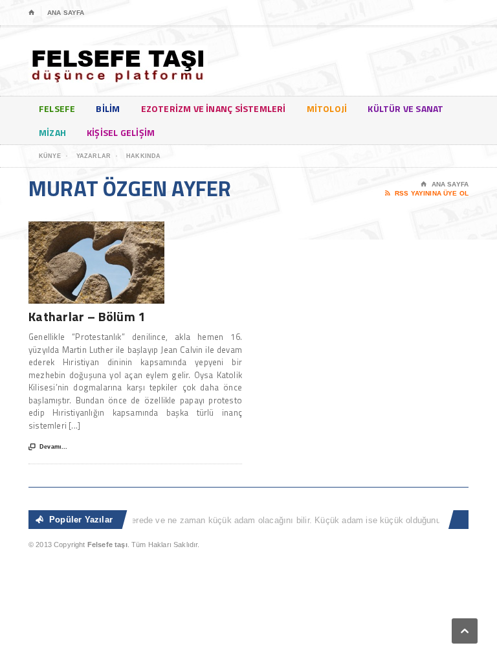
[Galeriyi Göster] (96, 227)
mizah (52, 132)
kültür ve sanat (405, 108)
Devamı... (47, 447)
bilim (108, 108)
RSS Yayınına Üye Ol (427, 193)
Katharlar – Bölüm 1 (87, 316)
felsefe (57, 108)
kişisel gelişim (121, 132)
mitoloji (327, 108)
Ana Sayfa (65, 12)
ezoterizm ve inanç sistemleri (213, 108)
